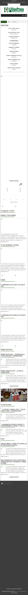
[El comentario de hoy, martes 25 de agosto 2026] (14, 327)
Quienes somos (8, 2)
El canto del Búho (6, 405)
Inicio (4, 2)
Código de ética (13, 2)
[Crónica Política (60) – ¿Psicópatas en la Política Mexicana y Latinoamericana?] (3, 361)
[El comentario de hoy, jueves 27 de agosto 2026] (14, 296)
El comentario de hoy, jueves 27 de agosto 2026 (13, 285)
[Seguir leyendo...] (5, 311)
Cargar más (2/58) (14, 386)
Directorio (19, 2)
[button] (23, 15)
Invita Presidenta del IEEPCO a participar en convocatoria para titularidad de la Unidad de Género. (13, 461)
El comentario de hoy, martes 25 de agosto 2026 (13, 315)
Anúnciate (23, 2)
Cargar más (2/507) (14, 477)
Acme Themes (14, 592)
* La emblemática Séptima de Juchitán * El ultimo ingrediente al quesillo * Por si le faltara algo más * (13, 425)
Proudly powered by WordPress (8, 591)
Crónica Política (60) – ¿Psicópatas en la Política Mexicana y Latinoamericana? (13, 355)
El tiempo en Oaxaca (14, 202)
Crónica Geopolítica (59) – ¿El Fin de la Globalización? (12, 371)
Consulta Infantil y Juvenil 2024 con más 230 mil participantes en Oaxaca (14, 444)
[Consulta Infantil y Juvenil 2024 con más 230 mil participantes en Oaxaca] (3, 450)
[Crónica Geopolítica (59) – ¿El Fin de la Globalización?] (3, 377)
